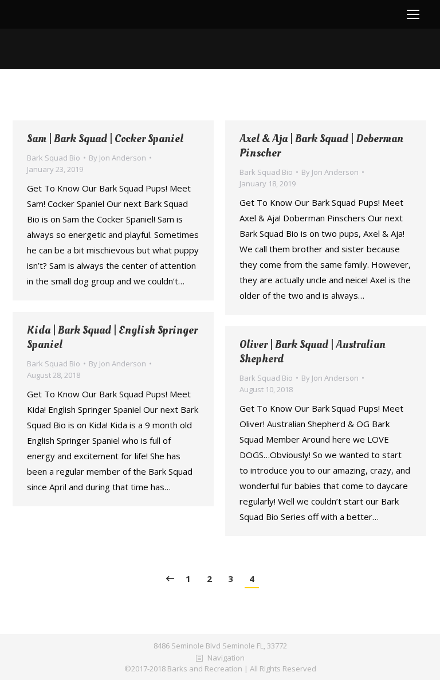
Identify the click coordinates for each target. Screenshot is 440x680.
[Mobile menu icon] (413, 14)
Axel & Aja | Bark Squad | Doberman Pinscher (321, 146)
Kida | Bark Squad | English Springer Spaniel (112, 337)
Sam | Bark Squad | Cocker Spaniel (105, 139)
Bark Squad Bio (53, 158)
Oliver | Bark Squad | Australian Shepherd (312, 352)
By (117, 158)
